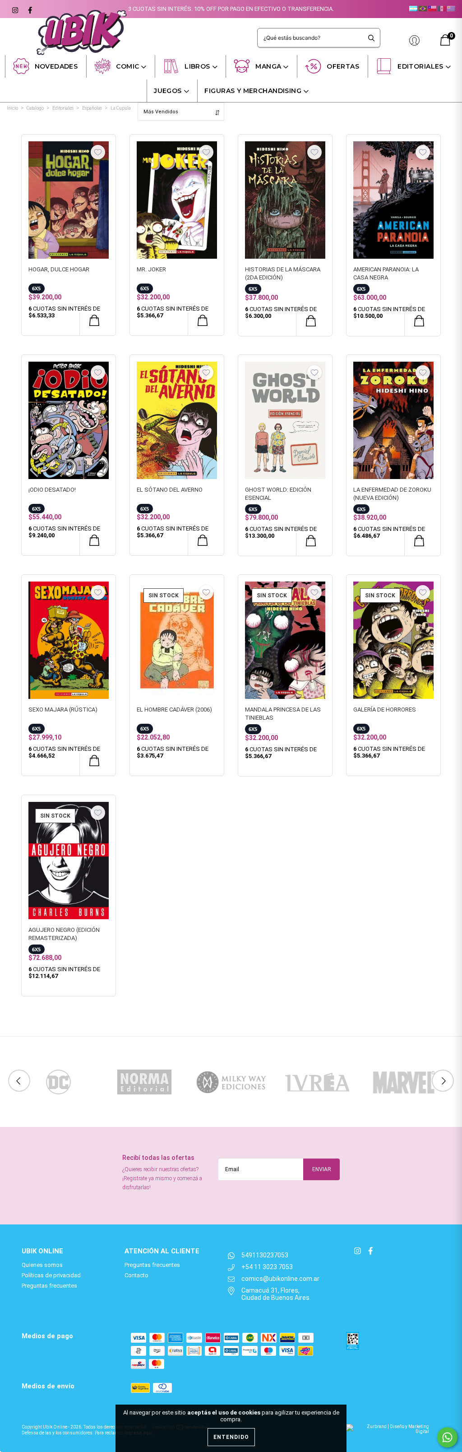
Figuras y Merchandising (252, 91)
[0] (445, 43)
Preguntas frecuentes (49, 1285)
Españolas (92, 108)
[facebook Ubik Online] (29, 9)
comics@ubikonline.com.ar (280, 1278)
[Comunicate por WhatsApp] (447, 1437)
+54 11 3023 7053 (267, 1266)
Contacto (136, 1275)
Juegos (168, 91)
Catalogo (35, 108)
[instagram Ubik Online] (15, 9)
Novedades (56, 66)
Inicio (12, 108)
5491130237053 (264, 1255)
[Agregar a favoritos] (98, 152)
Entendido (231, 1437)
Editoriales (420, 66)
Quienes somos (42, 1264)
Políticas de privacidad (51, 1275)
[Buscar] (371, 38)
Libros (197, 66)
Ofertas (343, 66)
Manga (268, 66)
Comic (127, 66)
